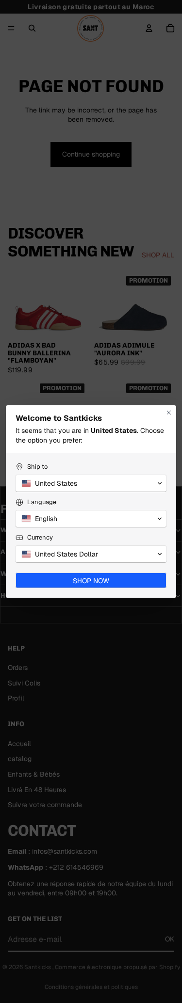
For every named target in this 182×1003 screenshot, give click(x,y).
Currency (40, 537)
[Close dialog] (169, 412)
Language (41, 502)
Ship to (37, 466)
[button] (91, 483)
